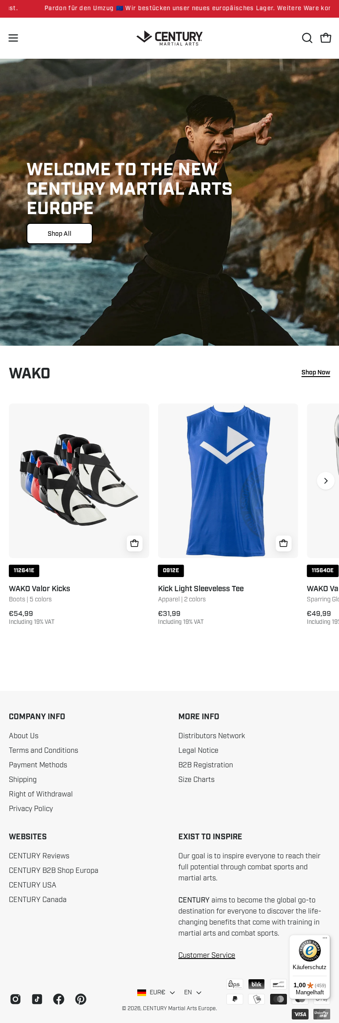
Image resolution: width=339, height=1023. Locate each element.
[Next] (326, 481)
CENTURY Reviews (39, 856)
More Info (198, 717)
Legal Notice (198, 750)
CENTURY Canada (38, 899)
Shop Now (315, 373)
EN (188, 992)
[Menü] (325, 940)
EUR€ (158, 992)
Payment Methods (38, 765)
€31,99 (181, 618)
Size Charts (196, 779)
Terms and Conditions (43, 750)
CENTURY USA (32, 885)
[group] (169, 9)
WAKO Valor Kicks (39, 589)
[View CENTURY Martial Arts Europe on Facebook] (57, 999)
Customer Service (206, 955)
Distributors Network (211, 736)
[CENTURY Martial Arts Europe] (169, 38)
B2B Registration (205, 765)
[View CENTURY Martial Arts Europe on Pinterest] (79, 999)
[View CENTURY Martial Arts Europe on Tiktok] (35, 999)
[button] (306, 38)
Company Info (37, 717)
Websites (28, 837)
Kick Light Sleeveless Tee (201, 589)
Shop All (60, 234)
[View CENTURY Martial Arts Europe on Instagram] (14, 999)
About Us (23, 736)
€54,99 (32, 618)
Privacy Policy (31, 808)
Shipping (23, 779)
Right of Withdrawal (41, 794)
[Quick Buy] (135, 543)
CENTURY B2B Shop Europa (53, 870)
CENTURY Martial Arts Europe (179, 1008)
